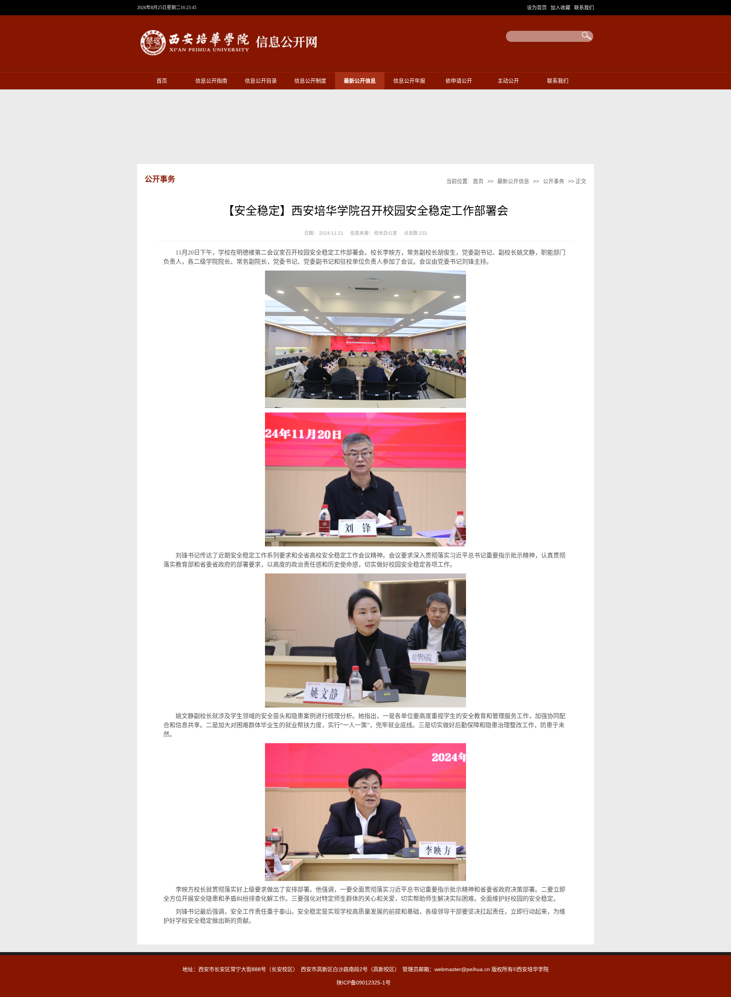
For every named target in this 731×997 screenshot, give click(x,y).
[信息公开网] (233, 58)
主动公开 (508, 81)
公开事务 (553, 181)
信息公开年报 (409, 81)
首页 (161, 81)
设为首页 (537, 7)
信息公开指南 (211, 81)
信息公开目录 (261, 81)
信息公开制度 (310, 81)
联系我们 (584, 7)
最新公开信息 (360, 81)
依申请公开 (458, 81)
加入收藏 (561, 7)
